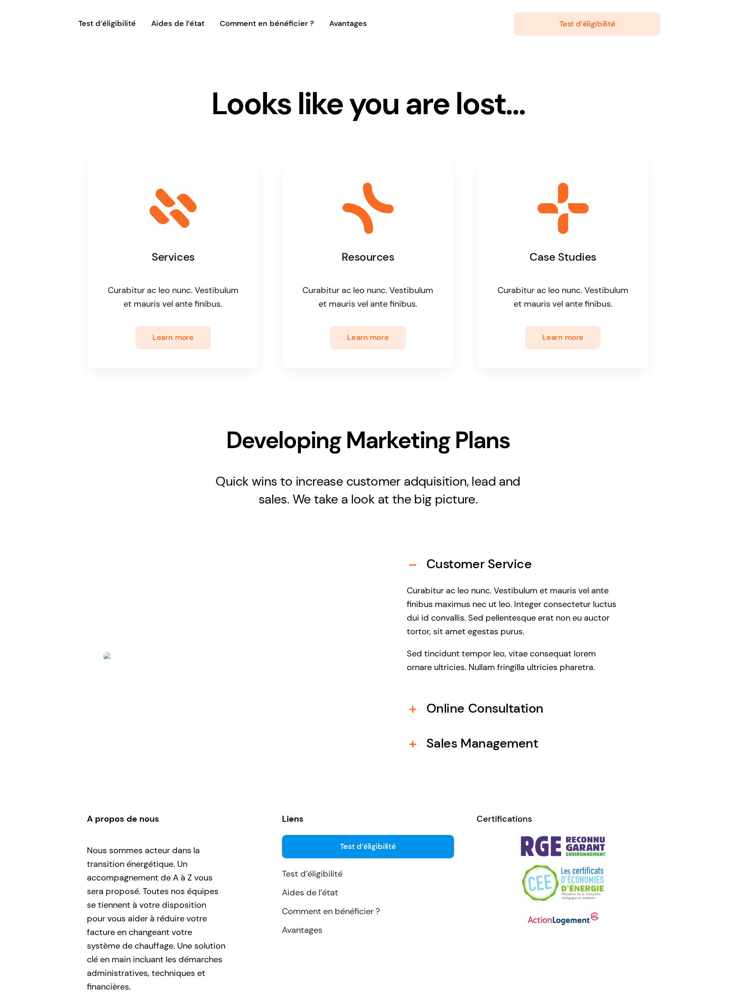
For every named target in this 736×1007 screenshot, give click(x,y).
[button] (514, 564)
